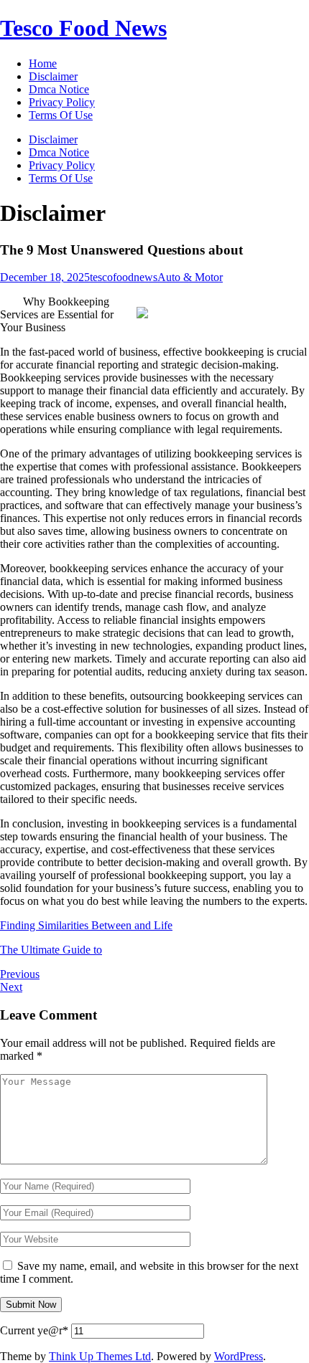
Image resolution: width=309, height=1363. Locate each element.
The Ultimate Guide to (51, 950)
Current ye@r (34, 1330)
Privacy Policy (62, 165)
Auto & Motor (190, 277)
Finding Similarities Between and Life (86, 925)
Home (43, 63)
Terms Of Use (61, 178)
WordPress (238, 1356)
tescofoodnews (123, 277)
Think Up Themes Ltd (100, 1356)
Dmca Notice (59, 152)
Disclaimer (53, 139)
